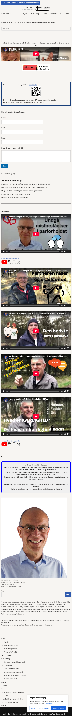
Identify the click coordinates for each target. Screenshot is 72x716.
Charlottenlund (60, 604)
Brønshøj (51, 604)
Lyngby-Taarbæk (24, 611)
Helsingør (31, 609)
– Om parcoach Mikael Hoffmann (13, 692)
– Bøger (5, 695)
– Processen (6, 655)
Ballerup (31, 604)
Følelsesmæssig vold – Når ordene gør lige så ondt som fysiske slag (24, 187)
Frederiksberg (37, 607)
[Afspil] (4, 251)
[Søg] (68, 29)
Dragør (14, 607)
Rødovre (58, 611)
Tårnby (64, 611)
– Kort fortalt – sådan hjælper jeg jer (14, 662)
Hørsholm (67, 609)
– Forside (5, 642)
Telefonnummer (7, 128)
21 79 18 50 (6, 14)
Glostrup (11, 609)
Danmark (44, 602)
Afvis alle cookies (44, 708)
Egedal (20, 607)
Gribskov (18, 609)
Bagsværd (24, 604)
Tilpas (33, 708)
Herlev (37, 609)
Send (4, 166)
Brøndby (44, 604)
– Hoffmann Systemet (9, 649)
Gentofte (61, 607)
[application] (36, 233)
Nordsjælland (35, 611)
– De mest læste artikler (10, 679)
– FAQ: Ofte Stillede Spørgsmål (12, 672)
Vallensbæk (10, 614)
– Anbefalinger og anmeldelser (12, 699)
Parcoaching (5, 659)
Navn (3, 118)
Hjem (3, 638)
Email (3, 138)
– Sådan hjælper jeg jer (10, 645)
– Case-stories (7, 665)
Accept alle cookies (58, 708)
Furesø (55, 607)
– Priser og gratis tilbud (10, 702)
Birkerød (38, 604)
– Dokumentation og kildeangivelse (14, 675)
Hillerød (43, 609)
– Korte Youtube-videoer (10, 669)
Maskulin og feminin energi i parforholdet (14, 197)
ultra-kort (21, 489)
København (9, 611)
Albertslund (5, 604)
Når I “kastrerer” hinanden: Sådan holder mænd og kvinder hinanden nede (25, 184)
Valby (3, 614)
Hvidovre (50, 609)
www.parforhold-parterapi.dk (55, 714)
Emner (45, 14)
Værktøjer (53, 14)
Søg (2, 591)
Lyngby (16, 611)
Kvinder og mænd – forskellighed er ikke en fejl (17, 194)
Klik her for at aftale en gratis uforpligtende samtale (21, 2)
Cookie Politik (49, 703)
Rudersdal (51, 611)
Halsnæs (24, 609)
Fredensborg (27, 607)
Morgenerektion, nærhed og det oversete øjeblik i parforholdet (21, 191)
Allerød (12, 604)
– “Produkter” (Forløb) (9, 652)
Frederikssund (47, 607)
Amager (17, 604)
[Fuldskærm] (68, 251)
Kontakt (67, 14)
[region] (47, 703)
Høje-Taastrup (58, 609)
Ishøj (3, 611)
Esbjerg (20, 614)
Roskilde (44, 611)
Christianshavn (6, 607)
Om (2, 689)
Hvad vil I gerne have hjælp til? (12, 148)
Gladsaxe (4, 609)
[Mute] (65, 251)
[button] (27, 13)
